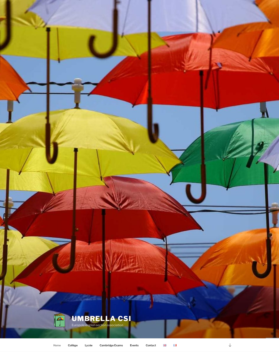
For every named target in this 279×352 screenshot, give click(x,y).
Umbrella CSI (102, 318)
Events (134, 345)
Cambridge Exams (111, 345)
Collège (73, 345)
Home (57, 345)
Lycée (88, 345)
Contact (151, 345)
